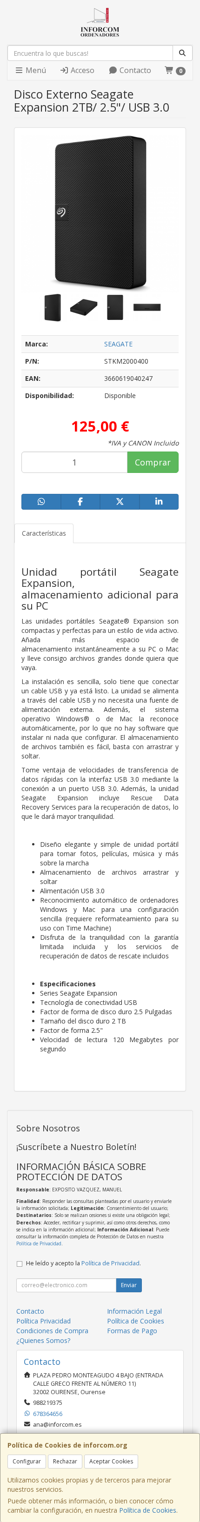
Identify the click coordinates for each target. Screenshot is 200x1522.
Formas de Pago (132, 1330)
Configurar (27, 1461)
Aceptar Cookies (111, 1461)
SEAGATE (118, 343)
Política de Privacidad (38, 1243)
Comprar (153, 462)
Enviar (129, 1285)
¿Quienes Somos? (43, 1340)
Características (44, 533)
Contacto (134, 70)
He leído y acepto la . (83, 1263)
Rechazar (65, 1461)
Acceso (81, 70)
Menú (35, 70)
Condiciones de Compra (52, 1330)
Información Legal (134, 1311)
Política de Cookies (147, 1510)
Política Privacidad (43, 1320)
